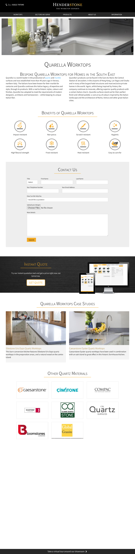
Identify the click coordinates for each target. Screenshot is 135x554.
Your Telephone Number (35, 187)
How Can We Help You (34, 196)
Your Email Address (68, 187)
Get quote (36, 282)
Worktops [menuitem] (18, 14)
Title (28, 179)
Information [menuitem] (116, 14)
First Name (44, 179)
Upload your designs (33, 205)
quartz (48, 77)
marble (58, 77)
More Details (31, 212)
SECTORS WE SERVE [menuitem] (42, 14)
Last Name (79, 179)
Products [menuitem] (67, 14)
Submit (31, 240)
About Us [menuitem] (92, 14)
